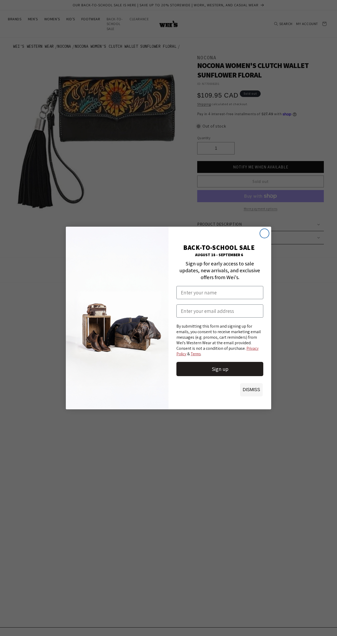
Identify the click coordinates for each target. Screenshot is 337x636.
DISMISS (251, 389)
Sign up (220, 369)
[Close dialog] (264, 233)
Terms (196, 353)
